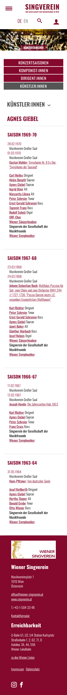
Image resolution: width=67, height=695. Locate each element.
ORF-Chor (15, 217)
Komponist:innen (33, 70)
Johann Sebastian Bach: (23, 285)
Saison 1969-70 (22, 134)
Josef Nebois (17, 335)
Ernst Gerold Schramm (23, 203)
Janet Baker (16, 326)
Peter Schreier (18, 198)
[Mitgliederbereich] (56, 21)
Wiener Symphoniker (22, 235)
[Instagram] (14, 684)
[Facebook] (21, 684)
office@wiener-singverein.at (27, 594)
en (26, 20)
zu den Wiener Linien (22, 657)
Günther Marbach (20, 331)
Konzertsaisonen (33, 62)
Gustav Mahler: (18, 162)
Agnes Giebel (17, 184)
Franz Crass (16, 426)
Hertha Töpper (18, 498)
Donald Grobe (17, 503)
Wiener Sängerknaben (22, 221)
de (19, 20)
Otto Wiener (16, 507)
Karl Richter (16, 307)
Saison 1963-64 (22, 462)
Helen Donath (17, 179)
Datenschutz (33, 669)
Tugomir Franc (18, 207)
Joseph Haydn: (18, 404)
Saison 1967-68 (21, 258)
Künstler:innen (33, 86)
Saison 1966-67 (22, 376)
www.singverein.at (21, 599)
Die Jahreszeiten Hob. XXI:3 (42, 404)
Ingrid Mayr (16, 189)
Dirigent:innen (33, 78)
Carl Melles (16, 175)
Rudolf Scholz (17, 212)
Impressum (17, 669)
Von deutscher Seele (38, 481)
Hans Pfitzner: (18, 481)
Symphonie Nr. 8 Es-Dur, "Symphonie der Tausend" (32, 164)
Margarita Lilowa (19, 193)
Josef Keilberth (18, 489)
